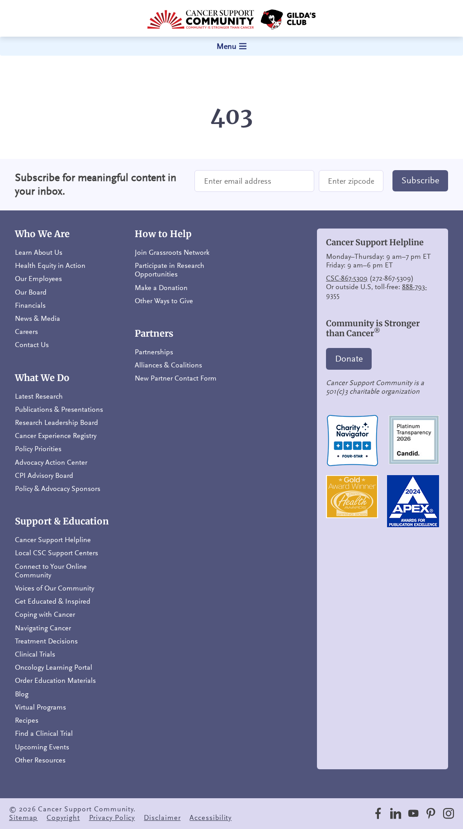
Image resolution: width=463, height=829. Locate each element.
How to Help (163, 234)
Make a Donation (161, 288)
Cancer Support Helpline (53, 540)
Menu (226, 46)
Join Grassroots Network (172, 252)
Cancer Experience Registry (55, 436)
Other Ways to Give (164, 301)
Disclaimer (162, 818)
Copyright (63, 818)
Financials (30, 305)
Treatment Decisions (46, 641)
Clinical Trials (35, 654)
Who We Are (42, 234)
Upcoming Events (42, 747)
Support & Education (62, 521)
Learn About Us (38, 252)
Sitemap (23, 818)
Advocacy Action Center (51, 462)
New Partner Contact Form (176, 378)
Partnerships (154, 352)
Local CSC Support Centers (56, 553)
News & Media (37, 318)
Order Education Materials (55, 681)
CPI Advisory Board (44, 476)
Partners (154, 333)
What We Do (42, 377)
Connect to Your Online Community (51, 570)
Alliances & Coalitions (168, 365)
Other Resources (40, 760)
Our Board (31, 292)
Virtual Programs (40, 707)
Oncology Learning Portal (53, 667)
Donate (349, 359)
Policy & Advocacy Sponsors (57, 489)
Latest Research (39, 396)
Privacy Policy (112, 818)
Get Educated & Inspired (52, 601)
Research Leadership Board (56, 423)
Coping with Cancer (45, 614)
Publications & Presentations (59, 409)
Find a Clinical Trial (44, 733)
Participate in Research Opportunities (169, 270)
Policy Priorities (38, 449)
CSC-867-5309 (347, 278)
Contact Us (32, 345)
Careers (26, 332)
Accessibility (210, 818)
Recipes (26, 720)
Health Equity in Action (50, 266)
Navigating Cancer (43, 628)
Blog (21, 694)
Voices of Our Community (54, 588)
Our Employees (38, 279)
